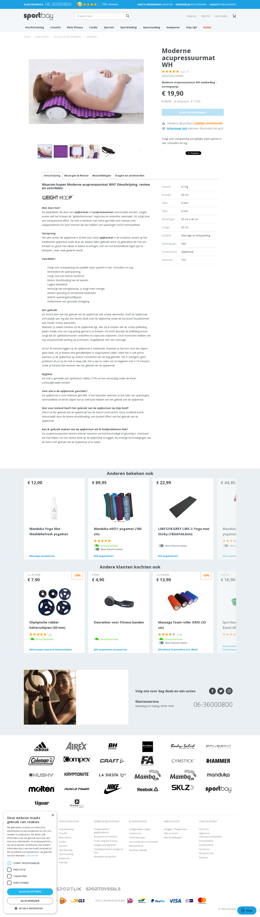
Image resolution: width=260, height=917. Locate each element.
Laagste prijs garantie (105, 844)
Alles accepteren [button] (30, 891)
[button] (30, 908)
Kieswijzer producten (105, 856)
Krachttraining (34, 27)
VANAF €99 (155, 4)
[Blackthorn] (147, 746)
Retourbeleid (136, 845)
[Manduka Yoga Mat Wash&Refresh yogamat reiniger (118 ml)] (54, 506)
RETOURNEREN (191, 4)
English (191, 16)
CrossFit (55, 27)
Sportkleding (128, 27)
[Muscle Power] (77, 789)
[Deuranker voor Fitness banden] (118, 604)
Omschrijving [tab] (52, 175)
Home (27, 36)
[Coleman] (41, 760)
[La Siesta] (112, 774)
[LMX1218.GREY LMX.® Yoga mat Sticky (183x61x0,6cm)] (182, 506)
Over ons (204, 829)
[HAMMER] (218, 760)
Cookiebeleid (206, 844)
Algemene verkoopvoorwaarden (210, 835)
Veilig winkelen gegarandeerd (101, 831)
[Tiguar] (41, 803)
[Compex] (77, 759)
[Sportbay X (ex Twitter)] (220, 691)
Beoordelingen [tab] (102, 175)
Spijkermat (92, 36)
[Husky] (41, 774)
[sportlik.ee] (69, 889)
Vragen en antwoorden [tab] (129, 175)
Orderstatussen (137, 837)
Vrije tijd (191, 27)
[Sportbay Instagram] (229, 691)
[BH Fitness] (112, 746)
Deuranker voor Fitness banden (119, 622)
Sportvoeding (151, 27)
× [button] (52, 815)
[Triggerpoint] (77, 803)
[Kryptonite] (77, 774)
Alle (41, 556)
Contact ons (135, 833)
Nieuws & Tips (206, 853)
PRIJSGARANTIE (222, 4)
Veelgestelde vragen (139, 829)
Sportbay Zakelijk (138, 850)
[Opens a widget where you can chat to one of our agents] (246, 910)
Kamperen (173, 27)
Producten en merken (105, 836)
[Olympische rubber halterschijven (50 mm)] (54, 601)
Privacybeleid (206, 840)
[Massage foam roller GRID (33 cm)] (182, 600)
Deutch (205, 16)
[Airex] (77, 746)
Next (226, 518)
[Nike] (112, 789)
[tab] (76, 175)
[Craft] (112, 760)
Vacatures (204, 849)
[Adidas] (41, 746)
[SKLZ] (183, 787)
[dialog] (30, 862)
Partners (203, 857)
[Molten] (41, 789)
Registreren (181, 829)
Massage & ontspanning (67, 36)
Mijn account (171, 833)
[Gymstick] (183, 760)
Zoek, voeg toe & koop (105, 840)
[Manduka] (218, 774)
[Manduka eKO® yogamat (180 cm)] (118, 506)
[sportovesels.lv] (103, 889)
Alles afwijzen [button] (30, 900)
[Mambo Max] (148, 774)
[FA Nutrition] (147, 760)
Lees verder (32, 855)
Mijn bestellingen (173, 837)
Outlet (207, 27)
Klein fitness (75, 27)
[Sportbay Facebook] (212, 691)
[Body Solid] (183, 746)
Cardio (93, 27)
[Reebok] (147, 789)
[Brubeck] (218, 746)
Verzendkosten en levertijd (143, 841)
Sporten (109, 27)
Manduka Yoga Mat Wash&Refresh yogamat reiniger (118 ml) (48, 534)
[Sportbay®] (218, 789)
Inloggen (221, 16)
